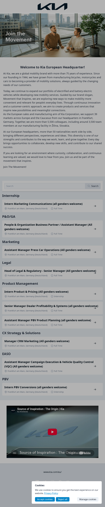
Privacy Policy (51, 493)
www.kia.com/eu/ (52, 472)
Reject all (62, 499)
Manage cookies (87, 499)
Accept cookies (45, 499)
